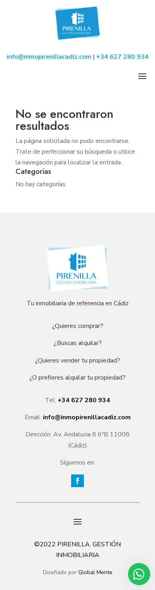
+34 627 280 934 (122, 56)
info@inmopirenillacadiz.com (49, 56)
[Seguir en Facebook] (77, 480)
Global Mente (95, 572)
